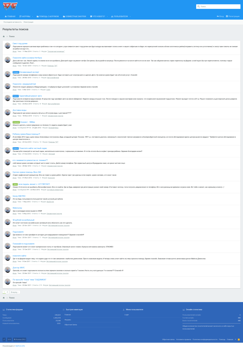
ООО (58, 323)
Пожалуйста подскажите (23, 244)
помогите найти (19, 256)
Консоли (51, 178)
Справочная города (55, 116)
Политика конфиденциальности (205, 339)
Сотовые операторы (55, 190)
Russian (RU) (20, 339)
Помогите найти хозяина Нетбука (27, 58)
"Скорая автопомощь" (56, 51)
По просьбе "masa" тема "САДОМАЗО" (29, 280)
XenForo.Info (20, 346)
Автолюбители (53, 78)
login (127, 315)
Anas (14, 51)
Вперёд (14, 292)
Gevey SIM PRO (19, 196)
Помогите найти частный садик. (30, 148)
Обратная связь (71, 325)
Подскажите (18, 232)
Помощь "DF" (52, 66)
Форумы (68, 320)
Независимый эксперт (26, 72)
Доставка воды (19, 110)
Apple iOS (50, 202)
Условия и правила (183, 339)
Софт (48, 90)
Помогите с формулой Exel (24, 84)
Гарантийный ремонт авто (27, 96)
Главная (68, 315)
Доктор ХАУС (19, 268)
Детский (51, 154)
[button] (32, 16)
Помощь (222, 339)
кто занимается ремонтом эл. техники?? (30, 160)
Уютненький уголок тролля (58, 225)
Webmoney (17, 208)
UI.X (9, 339)
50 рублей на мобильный (23, 220)
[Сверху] (235, 339)
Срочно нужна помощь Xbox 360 (27, 172)
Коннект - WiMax (24, 122)
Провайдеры (53, 128)
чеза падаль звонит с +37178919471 (31, 184)
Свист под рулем (20, 43)
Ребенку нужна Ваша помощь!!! (26, 134)
